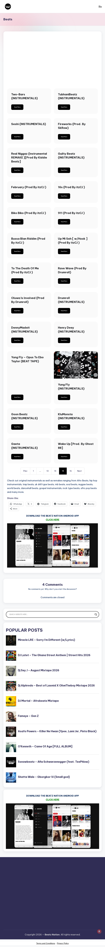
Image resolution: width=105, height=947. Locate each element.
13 (47, 471)
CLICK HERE (52, 519)
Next (79, 471)
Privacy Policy (63, 943)
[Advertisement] (52, 64)
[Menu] (100, 6)
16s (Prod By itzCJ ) (71, 187)
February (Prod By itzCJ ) (28, 187)
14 (55, 471)
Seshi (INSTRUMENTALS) (28, 124)
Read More (17, 107)
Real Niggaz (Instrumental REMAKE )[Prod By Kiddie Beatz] (29, 157)
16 (71, 471)
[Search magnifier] (96, 614)
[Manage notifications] (99, 931)
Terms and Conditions (45, 943)
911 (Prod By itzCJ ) (71, 213)
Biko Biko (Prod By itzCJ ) (28, 213)
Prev (25, 471)
